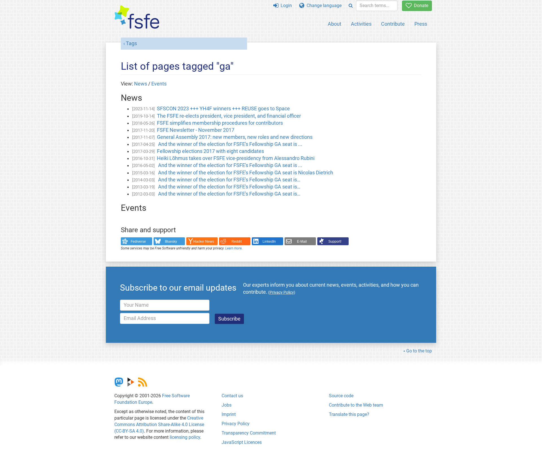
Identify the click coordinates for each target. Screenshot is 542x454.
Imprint (229, 414)
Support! (334, 242)
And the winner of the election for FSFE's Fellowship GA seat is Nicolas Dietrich (245, 173)
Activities (361, 24)
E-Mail (302, 242)
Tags (131, 43)
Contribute (393, 24)
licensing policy (185, 437)
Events (159, 84)
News (140, 84)
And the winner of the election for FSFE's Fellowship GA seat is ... (229, 144)
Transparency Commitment (249, 433)
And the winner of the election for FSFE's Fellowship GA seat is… (228, 180)
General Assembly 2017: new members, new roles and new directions (234, 137)
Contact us (232, 395)
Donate (420, 5)
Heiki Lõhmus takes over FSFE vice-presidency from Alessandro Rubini (235, 158)
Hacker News (203, 242)
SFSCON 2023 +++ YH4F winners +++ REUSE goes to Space (223, 108)
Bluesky (171, 242)
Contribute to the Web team (356, 405)
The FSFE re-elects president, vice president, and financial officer (229, 116)
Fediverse (138, 242)
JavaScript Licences (242, 442)
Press (420, 24)
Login (285, 5)
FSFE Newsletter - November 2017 (195, 130)
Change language (323, 5)
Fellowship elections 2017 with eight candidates (210, 151)
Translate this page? (349, 414)
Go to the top (419, 351)
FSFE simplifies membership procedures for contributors (220, 123)
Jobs (226, 405)
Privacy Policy (236, 423)
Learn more (233, 248)
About (334, 24)
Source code (341, 395)
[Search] (350, 6)
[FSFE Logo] (137, 17)
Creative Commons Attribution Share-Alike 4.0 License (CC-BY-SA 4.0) (159, 424)
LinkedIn (269, 242)
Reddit (236, 242)
